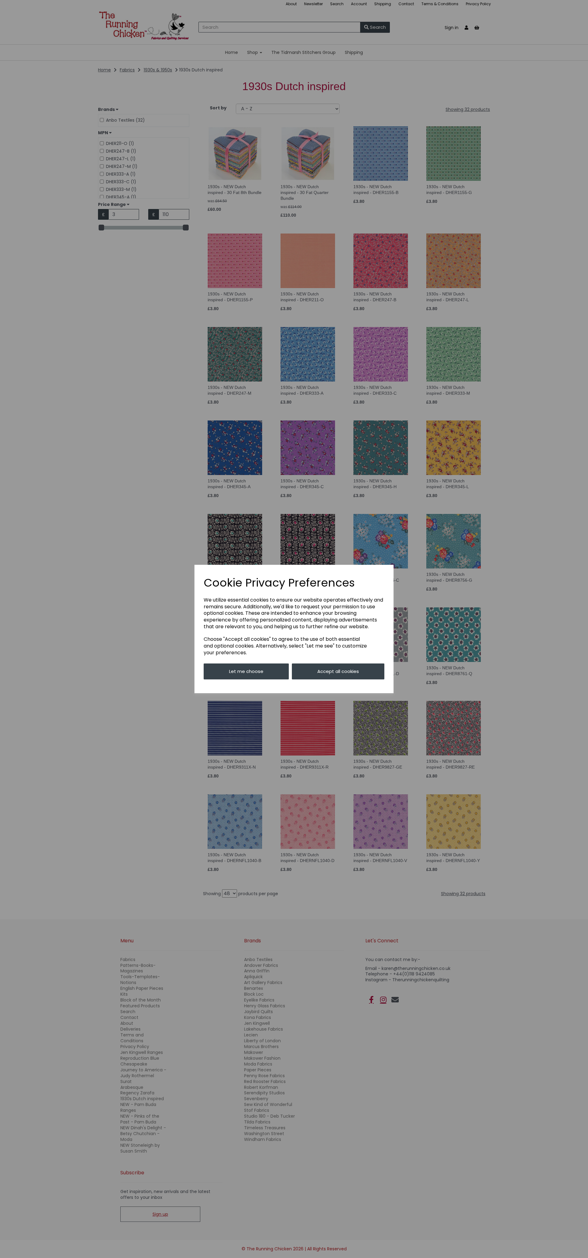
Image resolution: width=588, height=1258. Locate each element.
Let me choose (246, 671)
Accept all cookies (338, 671)
